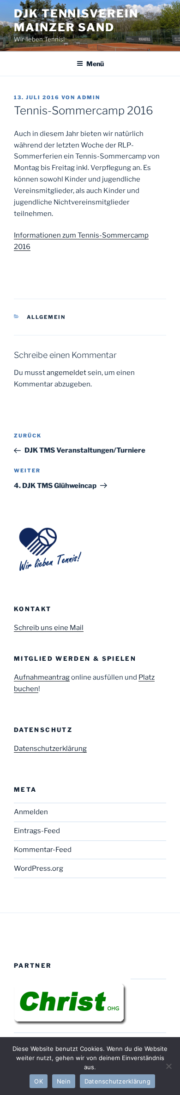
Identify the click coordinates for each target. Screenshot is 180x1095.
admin (88, 97)
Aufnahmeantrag (42, 677)
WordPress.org (38, 868)
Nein (64, 1081)
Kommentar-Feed (43, 849)
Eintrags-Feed (37, 831)
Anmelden (31, 812)
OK (38, 1081)
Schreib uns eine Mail (49, 628)
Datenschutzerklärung (50, 748)
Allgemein (46, 317)
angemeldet (66, 373)
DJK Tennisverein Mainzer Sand (76, 20)
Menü (95, 64)
